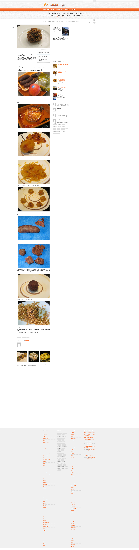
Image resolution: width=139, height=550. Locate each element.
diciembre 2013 (73, 525)
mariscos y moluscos (61, 453)
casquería (44, 446)
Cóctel (44, 457)
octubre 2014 (73, 506)
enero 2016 (72, 478)
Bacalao (59, 436)
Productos (45, 516)
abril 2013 (72, 540)
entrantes (55, 126)
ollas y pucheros (45, 499)
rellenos (63, 131)
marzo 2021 (72, 436)
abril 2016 (72, 472)
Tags (63, 61)
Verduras (44, 543)
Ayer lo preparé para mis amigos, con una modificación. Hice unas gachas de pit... (60, 116)
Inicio (44, 9)
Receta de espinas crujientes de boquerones (89, 458)
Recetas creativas (57, 74)
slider (59, 468)
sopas (63, 468)
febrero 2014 (73, 521)
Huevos (44, 480)
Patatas (48, 364)
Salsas (44, 528)
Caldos (44, 440)
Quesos (25, 365)
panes (44, 501)
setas (59, 124)
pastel (59, 456)
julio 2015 (72, 489)
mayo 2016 (72, 470)
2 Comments (61, 83)
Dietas (44, 463)
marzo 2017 (72, 455)
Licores (44, 488)
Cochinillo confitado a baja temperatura (89, 455)
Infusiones (45, 482)
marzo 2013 (72, 542)
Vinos (44, 545)
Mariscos (44, 490)
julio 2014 (72, 512)
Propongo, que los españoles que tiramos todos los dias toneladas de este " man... (60, 122)
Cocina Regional (45, 455)
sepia (63, 466)
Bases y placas (45, 438)
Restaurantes (45, 526)
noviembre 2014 (73, 504)
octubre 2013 (73, 529)
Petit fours (45, 509)
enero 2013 (72, 546)
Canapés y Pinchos (46, 442)
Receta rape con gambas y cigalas (89, 432)
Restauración (45, 524)
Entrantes (21, 365)
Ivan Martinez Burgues (87, 445)
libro (59, 131)
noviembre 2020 (73, 438)
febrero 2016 (73, 476)
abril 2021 (72, 434)
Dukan (44, 465)
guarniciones (64, 446)
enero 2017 (72, 459)
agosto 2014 (72, 510)
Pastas (44, 503)
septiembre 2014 (73, 508)
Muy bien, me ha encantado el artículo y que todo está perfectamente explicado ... (61, 105)
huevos (63, 448)
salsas (59, 466)
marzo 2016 (72, 474)
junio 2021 (72, 432)
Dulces (44, 467)
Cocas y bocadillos (46, 448)
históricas (60, 94)
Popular (54, 61)
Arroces (44, 436)
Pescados (44, 507)
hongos (59, 448)
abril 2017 (72, 453)
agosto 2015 (72, 487)
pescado (59, 458)
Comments (59, 61)
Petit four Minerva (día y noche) (89, 439)
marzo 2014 (72, 519)
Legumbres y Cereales (46, 484)
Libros (44, 486)
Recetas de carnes (50, 9)
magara (27, 340)
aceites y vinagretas (46, 432)
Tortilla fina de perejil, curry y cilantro (89, 441)
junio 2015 (72, 491)
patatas (63, 456)
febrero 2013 (73, 544)
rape (59, 463)
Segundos (62, 74)
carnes (59, 126)
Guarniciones (45, 364)
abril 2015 (72, 495)
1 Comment (55, 76)
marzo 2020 (72, 442)
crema (59, 441)
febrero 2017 (73, 457)
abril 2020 (72, 440)
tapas (63, 126)
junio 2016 (72, 468)
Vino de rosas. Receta (61, 93)
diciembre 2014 (73, 502)
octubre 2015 (73, 483)
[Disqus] (34, 382)
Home (45, 21)
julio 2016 (72, 466)
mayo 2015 (72, 493)
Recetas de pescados (60, 9)
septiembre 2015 (73, 485)
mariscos (55, 131)
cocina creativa (34, 365)
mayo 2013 (72, 538)
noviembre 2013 (73, 527)
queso (64, 461)
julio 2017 (72, 451)
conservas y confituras (46, 459)
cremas (44, 461)
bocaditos (64, 436)
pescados (64, 458)
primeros (63, 124)
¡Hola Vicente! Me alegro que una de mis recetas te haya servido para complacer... (60, 111)
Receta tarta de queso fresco (88, 437)
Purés (44, 518)
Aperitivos (67, 9)
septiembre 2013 (73, 531)
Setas (44, 532)
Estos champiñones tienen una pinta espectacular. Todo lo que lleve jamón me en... (60, 100)
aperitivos (55, 124)
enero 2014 (72, 523)
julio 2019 (72, 449)
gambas (59, 446)
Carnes (54, 74)
